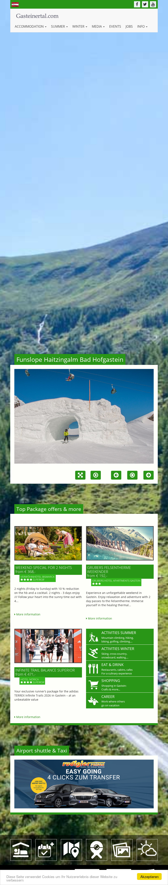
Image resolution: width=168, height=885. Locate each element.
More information (27, 614)
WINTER (78, 26)
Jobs (129, 26)
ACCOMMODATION (29, 26)
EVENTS (115, 26)
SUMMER (58, 26)
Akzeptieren (149, 876)
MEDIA (97, 26)
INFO (141, 26)
